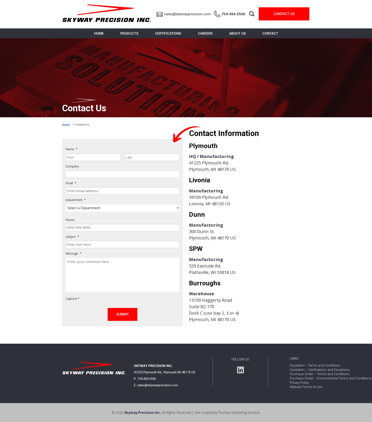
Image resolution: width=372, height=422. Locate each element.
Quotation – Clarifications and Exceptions (320, 369)
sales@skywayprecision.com (157, 385)
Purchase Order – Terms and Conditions (319, 374)
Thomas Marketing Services (239, 412)
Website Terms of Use (306, 387)
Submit (122, 314)
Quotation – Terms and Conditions (315, 365)
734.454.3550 (146, 379)
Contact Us (284, 14)
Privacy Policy (299, 382)
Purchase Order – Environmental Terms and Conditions (330, 378)
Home (66, 124)
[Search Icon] (251, 13)
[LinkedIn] (240, 369)
